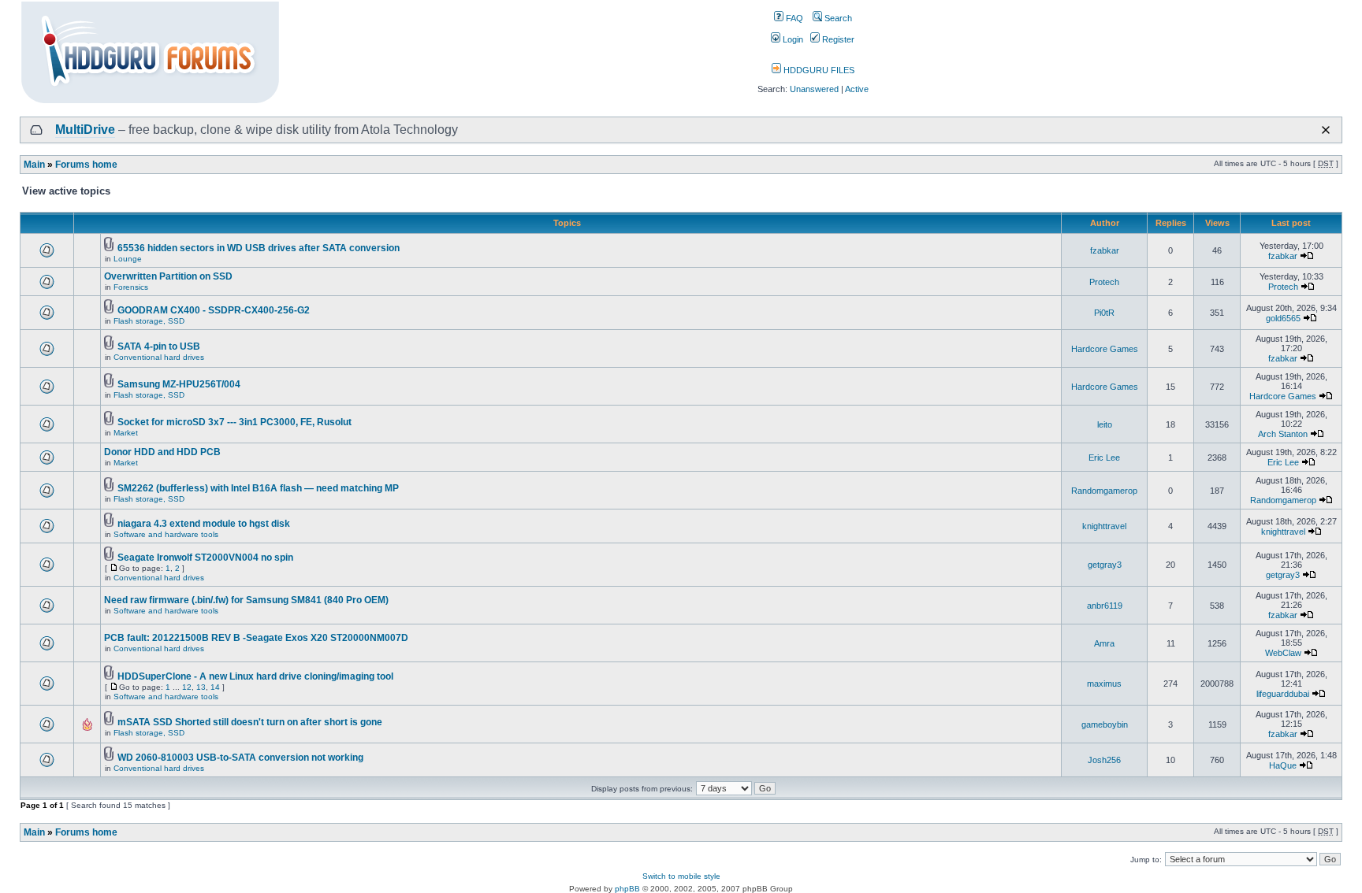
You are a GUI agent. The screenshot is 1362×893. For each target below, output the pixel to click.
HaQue (1283, 765)
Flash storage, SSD (149, 321)
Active (857, 89)
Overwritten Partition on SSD (168, 276)
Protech (1104, 282)
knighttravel (1104, 526)
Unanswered (814, 89)
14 (215, 687)
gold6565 (1283, 318)
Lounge (128, 258)
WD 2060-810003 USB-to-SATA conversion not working (240, 757)
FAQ (793, 18)
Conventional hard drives (159, 357)
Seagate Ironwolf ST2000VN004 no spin (205, 557)
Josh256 (1104, 760)
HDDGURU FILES (817, 70)
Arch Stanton (1283, 434)
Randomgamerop (1104, 490)
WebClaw (1283, 653)
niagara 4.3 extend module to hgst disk (203, 523)
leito (1104, 424)
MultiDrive (85, 129)
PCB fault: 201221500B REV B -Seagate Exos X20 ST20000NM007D (256, 637)
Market (126, 432)
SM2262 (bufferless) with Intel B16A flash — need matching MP (258, 488)
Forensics (131, 287)
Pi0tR (1104, 312)
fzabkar (1104, 250)
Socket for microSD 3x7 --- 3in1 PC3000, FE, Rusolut (234, 422)
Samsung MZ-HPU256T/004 (178, 384)
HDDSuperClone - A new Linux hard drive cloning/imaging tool (255, 676)
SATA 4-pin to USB (158, 346)
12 (187, 687)
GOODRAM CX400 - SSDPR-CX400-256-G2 (213, 310)
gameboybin (1104, 724)
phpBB (627, 888)
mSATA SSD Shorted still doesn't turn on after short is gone (249, 722)
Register (837, 39)
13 (201, 687)
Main (34, 164)
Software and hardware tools (166, 534)
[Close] (1325, 129)
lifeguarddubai (1282, 693)
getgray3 (1105, 564)
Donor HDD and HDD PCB (162, 452)
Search (837, 18)
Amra (1104, 643)
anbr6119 (1104, 605)
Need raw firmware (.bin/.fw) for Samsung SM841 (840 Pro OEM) (246, 600)
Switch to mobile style (681, 876)
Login (791, 39)
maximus (1104, 683)
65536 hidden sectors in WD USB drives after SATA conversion (258, 248)
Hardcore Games (1104, 349)
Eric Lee (1104, 457)
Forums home (86, 164)
